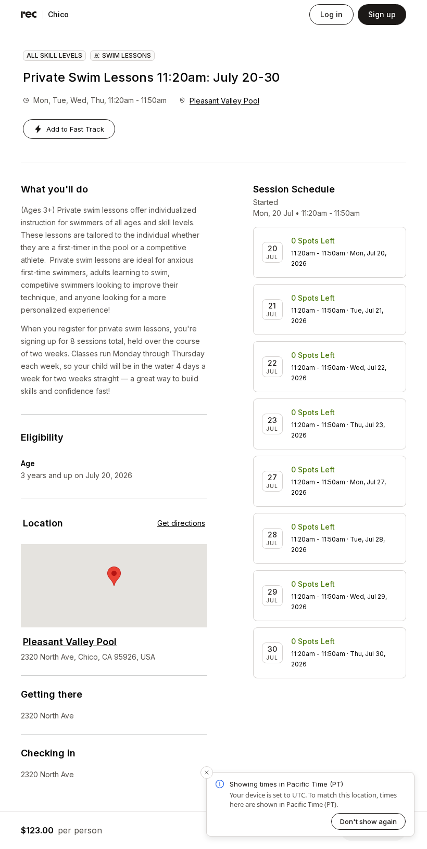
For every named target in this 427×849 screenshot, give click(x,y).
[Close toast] (206, 772)
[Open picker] (78, 14)
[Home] (28, 14)
